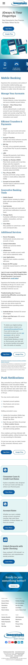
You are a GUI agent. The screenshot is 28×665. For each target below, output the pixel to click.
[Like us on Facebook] (6, 642)
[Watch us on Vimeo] (19, 642)
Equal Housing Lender (19, 653)
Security (18, 626)
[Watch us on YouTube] (12, 642)
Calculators (4, 605)
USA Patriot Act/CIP (18, 655)
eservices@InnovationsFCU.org (13, 329)
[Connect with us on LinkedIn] (22, 642)
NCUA (17, 621)
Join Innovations (20, 603)
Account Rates (5, 601)
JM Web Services (19, 659)
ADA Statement (20, 617)
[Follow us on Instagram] (9, 642)
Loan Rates (18, 607)
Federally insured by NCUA (8, 651)
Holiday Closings (20, 601)
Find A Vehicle (5, 610)
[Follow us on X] (15, 642)
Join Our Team (19, 605)
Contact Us (4, 607)
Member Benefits (5, 617)
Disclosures (19, 619)
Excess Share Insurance (20, 651)
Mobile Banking (5, 619)
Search (3, 624)
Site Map (3, 626)
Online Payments (5, 621)
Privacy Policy (19, 624)
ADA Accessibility (9, 655)
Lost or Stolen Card (21, 610)
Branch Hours (5, 603)
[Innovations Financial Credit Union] (19, 3)
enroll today (14, 278)
